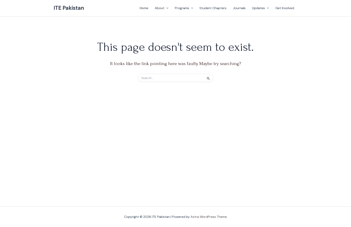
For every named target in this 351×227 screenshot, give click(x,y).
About (159, 8)
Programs (182, 8)
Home (144, 8)
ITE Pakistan (69, 7)
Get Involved (284, 8)
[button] (166, 8)
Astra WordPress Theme (209, 217)
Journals (239, 8)
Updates (258, 8)
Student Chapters (212, 8)
